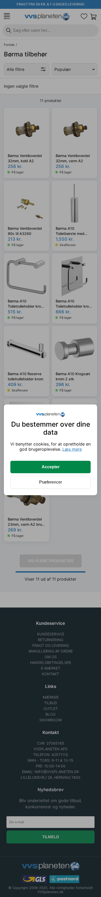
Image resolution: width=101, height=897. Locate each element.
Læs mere (72, 449)
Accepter (51, 467)
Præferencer (50, 482)
